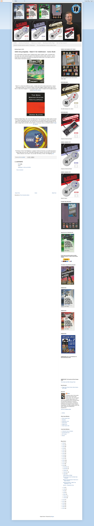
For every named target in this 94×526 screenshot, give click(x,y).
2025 (63, 444)
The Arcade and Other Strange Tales (68, 382)
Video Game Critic (65, 425)
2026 (63, 443)
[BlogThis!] (29, 157)
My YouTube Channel (62, 42)
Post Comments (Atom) (24, 195)
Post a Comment (20, 169)
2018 (63, 456)
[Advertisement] (36, 181)
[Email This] (28, 157)
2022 (63, 450)
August (64, 473)
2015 (63, 461)
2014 (63, 463)
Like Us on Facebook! (24, 42)
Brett (68, 393)
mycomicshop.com (65, 432)
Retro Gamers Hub (66, 418)
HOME (15, 42)
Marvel (63, 435)
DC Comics (64, 434)
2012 (63, 499)
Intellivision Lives (65, 421)
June (64, 489)
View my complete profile (66, 409)
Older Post (54, 193)
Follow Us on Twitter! (36, 42)
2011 (63, 501)
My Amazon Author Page (48, 42)
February (65, 496)
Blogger (52, 516)
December (65, 466)
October (65, 470)
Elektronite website (37, 90)
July (64, 487)
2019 (63, 455)
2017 (63, 458)
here (53, 153)
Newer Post (17, 193)
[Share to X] (31, 157)
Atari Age (64, 419)
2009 (63, 505)
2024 (63, 446)
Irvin (19, 164)
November (65, 468)
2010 (63, 503)
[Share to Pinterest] (33, 157)
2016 (63, 460)
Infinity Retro (64, 422)
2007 (63, 508)
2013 (63, 465)
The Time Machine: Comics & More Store (46, 45)
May (64, 490)
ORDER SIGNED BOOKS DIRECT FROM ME (24, 45)
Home (36, 193)
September (65, 472)
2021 (63, 451)
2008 (63, 506)
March (64, 494)
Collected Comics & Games (67, 431)
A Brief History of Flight (67, 475)
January (65, 497)
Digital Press (64, 424)
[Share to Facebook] (32, 157)
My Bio (63, 412)
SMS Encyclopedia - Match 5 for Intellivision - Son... (69, 483)
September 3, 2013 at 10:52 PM (24, 167)
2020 (63, 453)
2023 (63, 448)
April (64, 492)
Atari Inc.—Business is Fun (68, 485)
